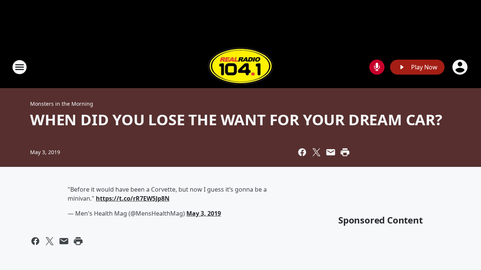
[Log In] (460, 67)
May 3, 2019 (203, 213)
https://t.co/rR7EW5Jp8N (132, 198)
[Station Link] (240, 67)
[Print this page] (345, 152)
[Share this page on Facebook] (302, 152)
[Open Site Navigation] (19, 67)
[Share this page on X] (316, 152)
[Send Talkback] (376, 67)
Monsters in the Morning (61, 103)
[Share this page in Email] (330, 152)
